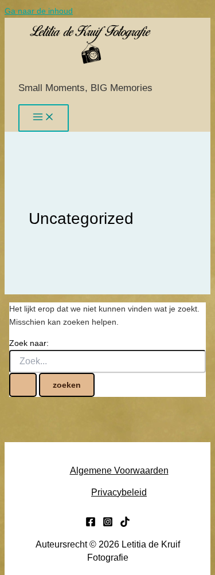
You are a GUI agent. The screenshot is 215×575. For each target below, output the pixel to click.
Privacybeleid (119, 492)
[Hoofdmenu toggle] (43, 118)
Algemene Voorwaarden (119, 470)
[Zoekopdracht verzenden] (23, 385)
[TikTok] (125, 524)
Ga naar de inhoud (39, 10)
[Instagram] (108, 524)
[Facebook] (90, 524)
